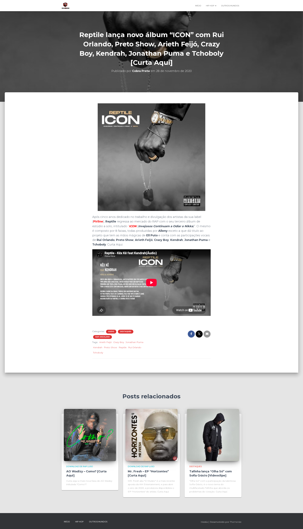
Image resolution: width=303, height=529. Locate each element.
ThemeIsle (235, 521)
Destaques (125, 332)
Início (198, 5)
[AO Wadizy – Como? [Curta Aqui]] (90, 434)
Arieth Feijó (105, 342)
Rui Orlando (134, 347)
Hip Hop (210, 5)
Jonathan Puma (134, 342)
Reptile (123, 347)
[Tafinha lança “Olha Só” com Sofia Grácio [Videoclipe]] (213, 434)
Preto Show (110, 347)
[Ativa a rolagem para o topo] (297, 523)
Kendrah (97, 347)
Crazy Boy (118, 342)
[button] (215, 5)
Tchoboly (98, 352)
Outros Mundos (230, 5)
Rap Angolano (102, 337)
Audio (111, 332)
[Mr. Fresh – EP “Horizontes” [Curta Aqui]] (151, 434)
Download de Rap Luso (79, 466)
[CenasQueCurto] (65, 6)
